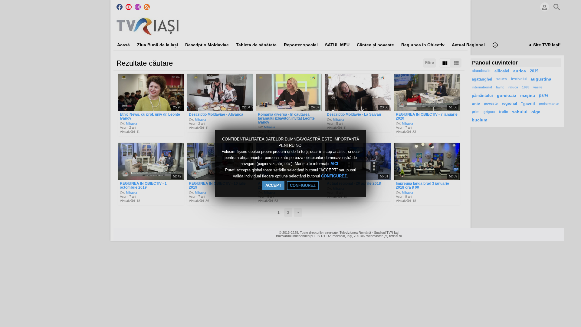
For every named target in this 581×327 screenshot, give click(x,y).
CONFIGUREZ (334, 176)
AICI (335, 164)
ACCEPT (273, 185)
